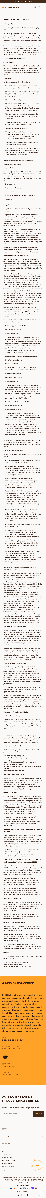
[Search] (35, 7)
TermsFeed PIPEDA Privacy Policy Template (20, 54)
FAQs (4, 1151)
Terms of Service (8, 1166)
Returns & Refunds (9, 1160)
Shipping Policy (7, 1157)
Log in (4, 1170)
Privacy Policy (7, 1163)
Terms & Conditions (23, 1185)
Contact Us (6, 1154)
